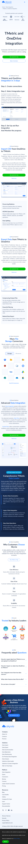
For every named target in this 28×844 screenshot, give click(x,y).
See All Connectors (14, 383)
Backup (4, 779)
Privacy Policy (5, 820)
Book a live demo (14, 61)
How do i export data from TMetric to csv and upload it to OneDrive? (13, 660)
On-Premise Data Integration (9, 756)
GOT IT (5, 841)
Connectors (5, 776)
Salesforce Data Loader (8, 761)
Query (3, 774)
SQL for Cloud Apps (7, 765)
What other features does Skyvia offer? (12, 679)
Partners (4, 738)
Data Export (5, 747)
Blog (3, 792)
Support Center (6, 803)
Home (3, 7)
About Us (4, 734)
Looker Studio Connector (8, 783)
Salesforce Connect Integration (10, 763)
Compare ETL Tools (7, 799)
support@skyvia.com (7, 822)
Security (4, 818)
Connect (4, 781)
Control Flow (5, 426)
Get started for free (14, 56)
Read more (14, 178)
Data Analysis (5, 759)
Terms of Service (6, 816)
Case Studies (5, 794)
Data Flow (16, 418)
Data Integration (9, 7)
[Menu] (24, 2)
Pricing (4, 786)
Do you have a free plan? (8, 684)
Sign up (3, 92)
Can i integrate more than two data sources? (11, 673)
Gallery (4, 797)
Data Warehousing (7, 754)
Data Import (5, 745)
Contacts (4, 736)
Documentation (6, 806)
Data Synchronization (7, 749)
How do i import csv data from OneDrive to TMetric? (13, 666)
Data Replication (6, 752)
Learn (3, 801)
